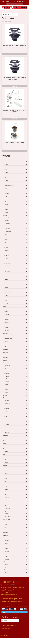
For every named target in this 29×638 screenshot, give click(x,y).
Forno (5, 421)
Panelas (6, 462)
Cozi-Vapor (7, 263)
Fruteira (6, 196)
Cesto (5, 478)
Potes (5, 494)
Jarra (5, 276)
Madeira (5, 443)
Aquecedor (7, 217)
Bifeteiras (6, 400)
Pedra (4, 454)
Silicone (5, 522)
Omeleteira (7, 284)
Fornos (6, 191)
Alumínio (5, 215)
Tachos (6, 389)
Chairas (6, 169)
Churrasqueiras (8, 175)
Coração (8, 223)
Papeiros (6, 386)
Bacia (5, 234)
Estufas (5, 395)
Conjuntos (6, 378)
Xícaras (6, 572)
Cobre (5, 416)
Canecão (6, 255)
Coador (6, 180)
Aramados (6, 164)
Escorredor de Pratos (9, 185)
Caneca (6, 252)
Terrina (6, 564)
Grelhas (6, 344)
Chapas (6, 172)
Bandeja (6, 239)
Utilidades (6, 212)
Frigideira (6, 381)
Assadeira (6, 220)
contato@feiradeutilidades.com (10, 594)
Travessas (6, 330)
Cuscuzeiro (7, 266)
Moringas (6, 322)
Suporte (6, 327)
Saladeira (6, 559)
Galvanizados (7, 198)
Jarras (4, 438)
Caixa (5, 476)
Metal (4, 448)
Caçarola (6, 244)
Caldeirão (6, 250)
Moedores (6, 427)
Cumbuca (6, 314)
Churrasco (5, 333)
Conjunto (5, 352)
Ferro (4, 397)
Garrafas (6, 484)
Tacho (5, 298)
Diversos (5, 360)
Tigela (5, 511)
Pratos (6, 556)
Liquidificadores (8, 206)
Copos (6, 545)
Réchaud (6, 432)
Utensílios (6, 300)
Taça (5, 561)
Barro (4, 306)
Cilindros (6, 177)
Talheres (5, 527)
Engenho (6, 183)
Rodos (6, 295)
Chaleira (6, 258)
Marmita (6, 282)
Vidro (4, 537)
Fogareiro (6, 319)
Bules (5, 368)
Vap (5, 569)
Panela (6, 287)
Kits (5, 346)
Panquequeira (7, 292)
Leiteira (6, 204)
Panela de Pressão (8, 290)
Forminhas (7, 274)
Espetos (6, 341)
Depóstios (6, 268)
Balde (5, 236)
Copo (5, 260)
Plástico (5, 465)
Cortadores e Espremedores (10, 355)
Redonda (8, 228)
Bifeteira (6, 459)
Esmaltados (6, 362)
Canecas (6, 373)
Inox (5, 201)
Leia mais (14, 54)
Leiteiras (6, 384)
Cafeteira (6, 167)
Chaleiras (6, 376)
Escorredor (7, 271)
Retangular (8, 231)
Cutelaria (5, 357)
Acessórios (5, 159)
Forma (7, 225)
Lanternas (5, 440)
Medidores (6, 551)
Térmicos (5, 529)
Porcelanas (6, 503)
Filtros (5, 317)
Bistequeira (7, 403)
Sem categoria (6, 519)
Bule (5, 242)
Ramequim (7, 508)
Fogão (6, 188)
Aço (4, 161)
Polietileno (6, 492)
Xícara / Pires (7, 516)
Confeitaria (5, 349)
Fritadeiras (7, 193)
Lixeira (6, 209)
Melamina (5, 446)
